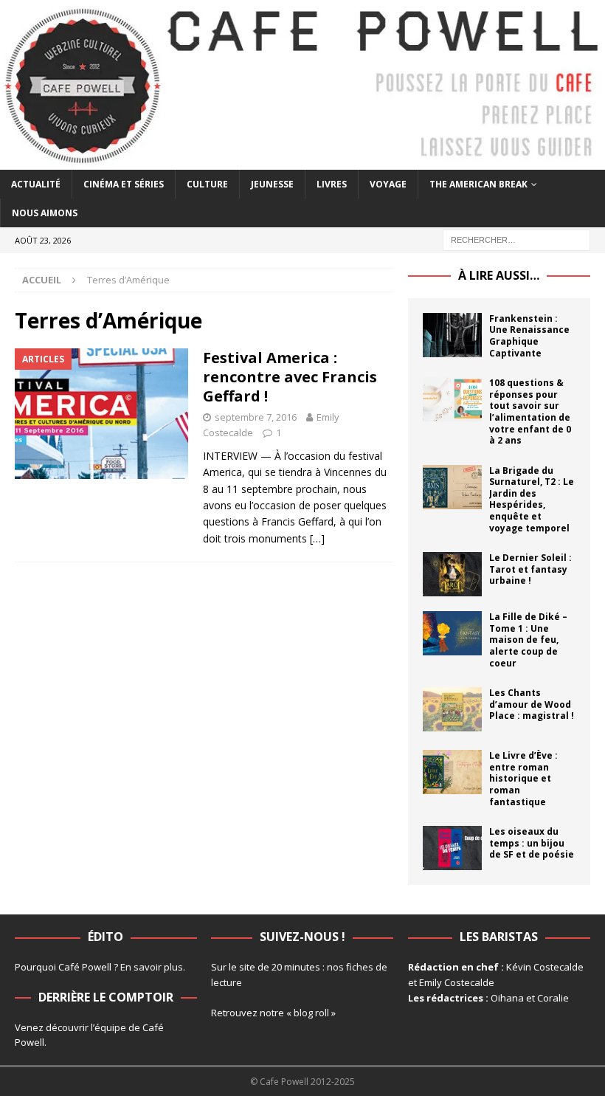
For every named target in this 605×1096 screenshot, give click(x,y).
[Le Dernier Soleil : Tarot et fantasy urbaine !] (452, 574)
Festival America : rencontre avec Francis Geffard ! (290, 377)
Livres (332, 184)
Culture (207, 184)
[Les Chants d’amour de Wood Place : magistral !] (452, 709)
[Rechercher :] (516, 239)
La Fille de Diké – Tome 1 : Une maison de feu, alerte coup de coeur (528, 639)
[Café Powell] (302, 161)
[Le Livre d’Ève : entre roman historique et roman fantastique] (452, 772)
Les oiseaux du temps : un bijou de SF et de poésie (531, 843)
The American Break (478, 184)
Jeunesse (272, 184)
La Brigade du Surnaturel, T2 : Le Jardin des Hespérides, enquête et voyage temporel (531, 499)
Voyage (388, 184)
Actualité (35, 184)
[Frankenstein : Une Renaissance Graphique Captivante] (452, 335)
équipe (110, 1027)
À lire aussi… (498, 275)
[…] (317, 538)
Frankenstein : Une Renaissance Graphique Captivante (529, 335)
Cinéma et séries (123, 184)
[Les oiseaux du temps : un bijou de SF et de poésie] (452, 848)
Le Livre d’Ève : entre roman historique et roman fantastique (523, 778)
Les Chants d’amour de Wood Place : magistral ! (531, 704)
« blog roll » (311, 1012)
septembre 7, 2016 (256, 417)
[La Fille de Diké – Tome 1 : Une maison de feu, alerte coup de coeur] (452, 633)
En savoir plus (151, 966)
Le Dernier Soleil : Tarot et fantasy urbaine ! (530, 569)
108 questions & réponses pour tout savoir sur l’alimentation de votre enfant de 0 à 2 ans (530, 411)
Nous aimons (44, 213)
